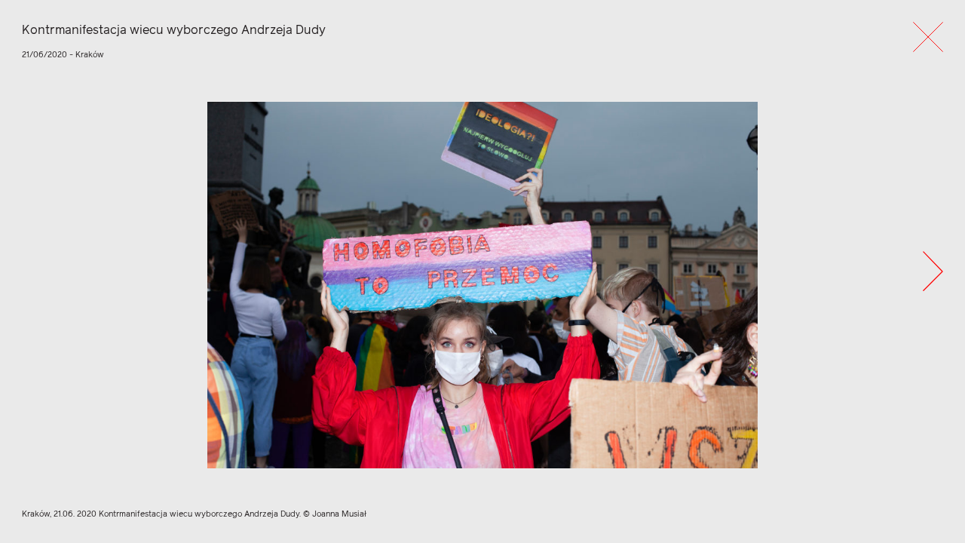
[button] (933, 271)
